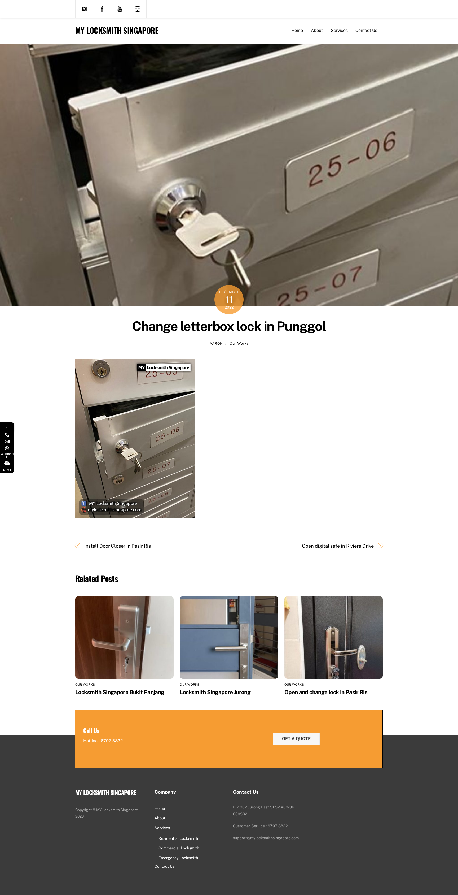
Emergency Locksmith (178, 857)
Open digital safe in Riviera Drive (338, 546)
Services (339, 30)
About (317, 30)
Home (297, 30)
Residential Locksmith (178, 838)
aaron (216, 343)
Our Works (239, 343)
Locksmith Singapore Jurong (215, 692)
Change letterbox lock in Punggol (229, 326)
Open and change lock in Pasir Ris (325, 692)
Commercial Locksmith (178, 848)
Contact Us (366, 30)
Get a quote (296, 738)
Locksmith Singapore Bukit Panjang (119, 692)
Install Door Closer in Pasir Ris (117, 546)
